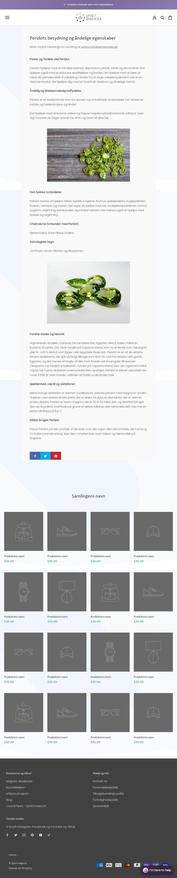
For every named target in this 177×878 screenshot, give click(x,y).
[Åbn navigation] (7, 17)
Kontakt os (100, 781)
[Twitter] (15, 835)
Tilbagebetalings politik (108, 794)
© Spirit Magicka (18, 863)
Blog (9, 800)
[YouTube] (40, 835)
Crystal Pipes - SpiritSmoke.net (26, 806)
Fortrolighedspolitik (105, 800)
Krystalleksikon (15, 787)
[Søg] (162, 17)
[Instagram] (24, 835)
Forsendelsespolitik (105, 787)
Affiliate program (17, 794)
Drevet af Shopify (20, 868)
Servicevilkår (101, 806)
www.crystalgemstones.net (99, 47)
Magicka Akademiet (19, 781)
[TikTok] (49, 835)
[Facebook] (7, 835)
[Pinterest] (32, 835)
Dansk (13, 855)
